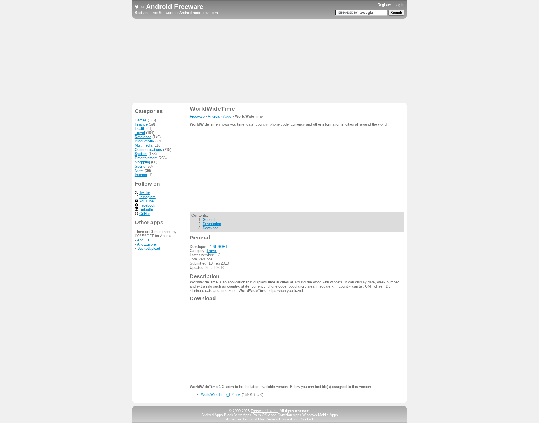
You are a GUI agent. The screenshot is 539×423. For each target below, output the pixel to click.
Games (141, 120)
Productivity (144, 141)
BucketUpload (148, 248)
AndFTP (143, 240)
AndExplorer (147, 244)
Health (140, 128)
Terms (253, 419)
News (139, 170)
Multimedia (143, 145)
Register (384, 5)
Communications (148, 149)
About (295, 419)
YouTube (146, 201)
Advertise (233, 419)
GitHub (144, 214)
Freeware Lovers (264, 411)
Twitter (144, 193)
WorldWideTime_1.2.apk (221, 394)
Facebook (147, 205)
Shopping (142, 162)
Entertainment (146, 158)
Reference (143, 137)
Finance (141, 124)
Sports (140, 166)
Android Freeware (174, 6)
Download (210, 228)
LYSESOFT (217, 246)
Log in (399, 5)
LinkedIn (146, 209)
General (209, 220)
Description (212, 224)
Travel (212, 251)
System (141, 154)
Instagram (147, 197)
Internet (141, 175)
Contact (307, 419)
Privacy (277, 419)
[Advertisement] (269, 60)
